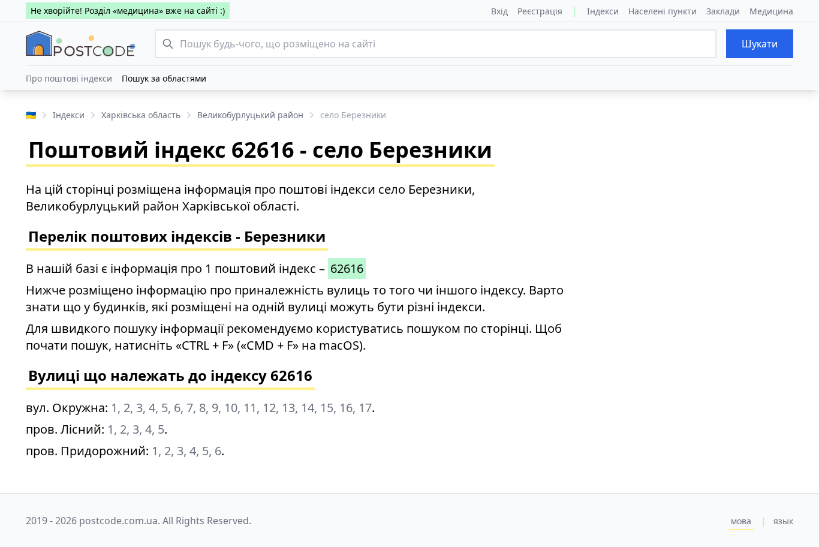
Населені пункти (662, 11)
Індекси (603, 11)
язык (783, 521)
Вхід (499, 11)
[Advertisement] (699, 256)
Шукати (760, 43)
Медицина (771, 11)
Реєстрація (539, 11)
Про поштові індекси (69, 78)
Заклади (723, 11)
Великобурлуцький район (250, 115)
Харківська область (140, 115)
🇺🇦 (31, 115)
